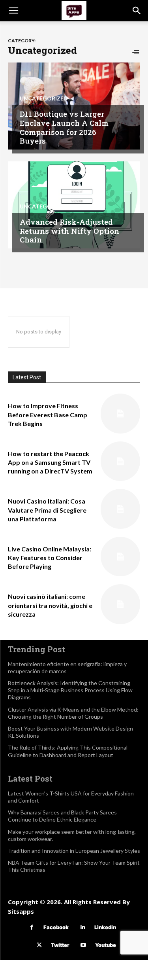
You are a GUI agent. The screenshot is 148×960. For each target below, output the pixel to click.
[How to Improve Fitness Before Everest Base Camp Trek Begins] (121, 414)
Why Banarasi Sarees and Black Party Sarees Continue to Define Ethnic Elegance (62, 816)
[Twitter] (39, 945)
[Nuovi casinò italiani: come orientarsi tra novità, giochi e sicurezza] (121, 604)
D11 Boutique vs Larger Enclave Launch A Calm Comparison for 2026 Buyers (64, 127)
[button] (13, 10)
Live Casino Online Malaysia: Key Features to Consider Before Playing (49, 557)
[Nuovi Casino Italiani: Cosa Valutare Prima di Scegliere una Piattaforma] (121, 509)
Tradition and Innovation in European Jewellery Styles (74, 850)
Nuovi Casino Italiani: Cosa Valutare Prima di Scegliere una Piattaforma (47, 510)
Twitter (60, 945)
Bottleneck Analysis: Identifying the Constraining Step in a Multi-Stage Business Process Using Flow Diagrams (70, 690)
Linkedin (105, 927)
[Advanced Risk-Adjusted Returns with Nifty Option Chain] (74, 204)
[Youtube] (83, 945)
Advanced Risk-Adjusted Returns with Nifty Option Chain (69, 231)
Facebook (56, 927)
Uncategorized (44, 98)
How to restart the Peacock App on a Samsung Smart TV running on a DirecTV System (50, 462)
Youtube (105, 945)
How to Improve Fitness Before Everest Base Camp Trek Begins (47, 414)
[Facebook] (32, 927)
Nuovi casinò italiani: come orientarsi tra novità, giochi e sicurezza (50, 605)
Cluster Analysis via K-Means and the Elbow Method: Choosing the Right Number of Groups (73, 713)
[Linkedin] (83, 927)
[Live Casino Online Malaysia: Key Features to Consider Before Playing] (121, 557)
